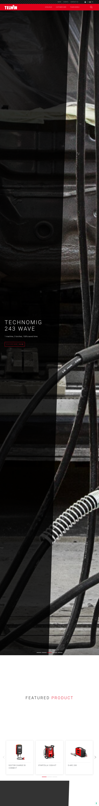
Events (65, 2)
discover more (12, 344)
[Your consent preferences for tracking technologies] (96, 803)
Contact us (74, 2)
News (59, 2)
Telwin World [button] (74, 7)
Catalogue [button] (48, 7)
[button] (39, 652)
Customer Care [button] (61, 7)
